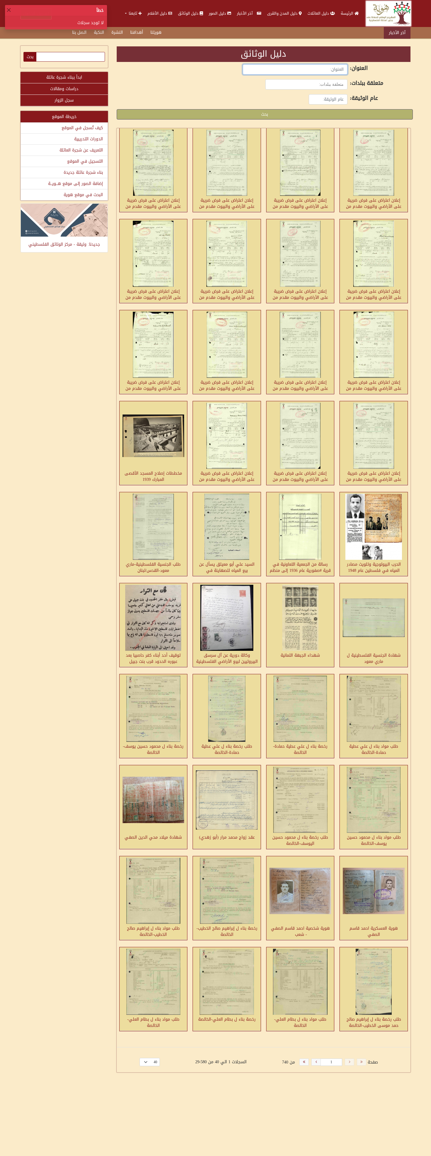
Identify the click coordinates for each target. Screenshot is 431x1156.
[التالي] (316, 1062)
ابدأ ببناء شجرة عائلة (64, 77)
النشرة (117, 32)
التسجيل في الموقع (85, 161)
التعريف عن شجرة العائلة (81, 150)
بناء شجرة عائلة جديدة (83, 172)
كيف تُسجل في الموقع (82, 128)
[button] (133, 13)
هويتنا (156, 32)
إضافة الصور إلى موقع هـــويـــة (75, 184)
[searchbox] (320, 84)
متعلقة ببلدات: (366, 83)
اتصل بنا (79, 32)
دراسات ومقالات (64, 89)
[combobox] (306, 84)
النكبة (99, 32)
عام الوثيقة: (364, 98)
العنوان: (359, 68)
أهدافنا (136, 32)
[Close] (9, 10)
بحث (264, 114)
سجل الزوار (64, 100)
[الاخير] (304, 1062)
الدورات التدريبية (88, 139)
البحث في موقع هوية (83, 195)
